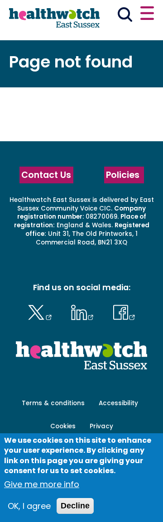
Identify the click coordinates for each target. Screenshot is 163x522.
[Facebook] (124, 311)
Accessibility (118, 403)
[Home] (54, 19)
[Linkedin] (84, 311)
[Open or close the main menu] (147, 14)
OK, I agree (29, 506)
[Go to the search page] (125, 16)
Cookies (63, 426)
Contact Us (46, 175)
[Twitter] (42, 311)
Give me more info (41, 484)
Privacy (101, 426)
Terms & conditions (53, 403)
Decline (75, 505)
